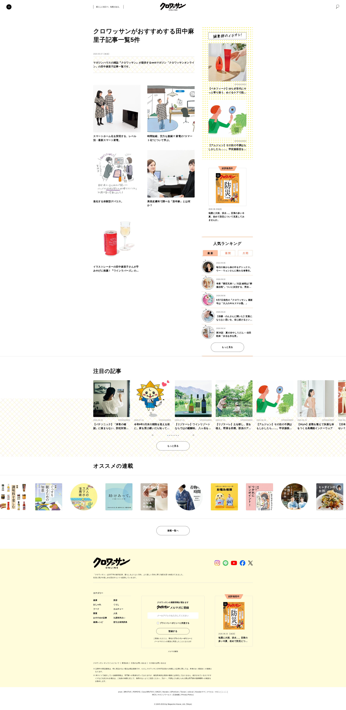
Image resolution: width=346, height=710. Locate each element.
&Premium (174, 692)
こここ (224, 692)
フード (96, 609)
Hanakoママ (200, 692)
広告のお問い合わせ (139, 663)
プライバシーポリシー (182, 638)
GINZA (158, 692)
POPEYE (136, 692)
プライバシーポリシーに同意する (174, 623)
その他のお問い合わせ (157, 663)
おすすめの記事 (100, 618)
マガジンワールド (164, 695)
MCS (154, 695)
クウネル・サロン (213, 692)
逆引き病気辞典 (120, 622)
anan (120, 692)
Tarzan (183, 692)
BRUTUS (127, 692)
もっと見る (227, 347)
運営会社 (125, 663)
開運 (95, 613)
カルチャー (118, 609)
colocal (191, 692)
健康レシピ (98, 622)
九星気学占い (119, 618)
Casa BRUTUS (148, 692)
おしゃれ (97, 604)
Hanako (165, 692)
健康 (95, 600)
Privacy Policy (187, 695)
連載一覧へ (173, 530)
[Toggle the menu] (8, 6)
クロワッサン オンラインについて (106, 663)
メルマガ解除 (173, 651)
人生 (115, 613)
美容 (115, 600)
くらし (116, 604)
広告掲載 (176, 695)
